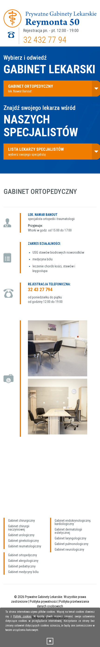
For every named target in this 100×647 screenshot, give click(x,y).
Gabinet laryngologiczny (70, 538)
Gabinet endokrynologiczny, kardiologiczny (73, 522)
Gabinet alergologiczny (23, 561)
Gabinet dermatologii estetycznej (68, 531)
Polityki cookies (22, 616)
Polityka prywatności (43, 601)
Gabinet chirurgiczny (21, 520)
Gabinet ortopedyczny (22, 555)
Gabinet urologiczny (21, 535)
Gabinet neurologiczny (69, 549)
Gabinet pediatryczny (22, 566)
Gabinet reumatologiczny (24, 546)
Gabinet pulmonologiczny (71, 544)
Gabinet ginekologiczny (23, 540)
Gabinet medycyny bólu (23, 572)
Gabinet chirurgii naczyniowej (18, 527)
